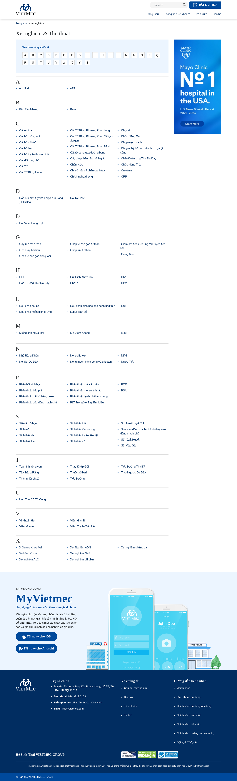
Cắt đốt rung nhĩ (29, 160)
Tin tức (128, 715)
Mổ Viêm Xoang (80, 332)
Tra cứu (200, 14)
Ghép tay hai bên (29, 250)
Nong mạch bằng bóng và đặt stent (91, 361)
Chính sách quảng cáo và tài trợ (195, 733)
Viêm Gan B (77, 520)
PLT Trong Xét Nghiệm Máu (87, 402)
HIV (123, 277)
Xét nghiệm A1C (29, 559)
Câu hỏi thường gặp (136, 687)
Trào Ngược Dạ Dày (133, 472)
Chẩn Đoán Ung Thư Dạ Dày (138, 158)
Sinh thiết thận (78, 423)
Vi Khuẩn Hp (26, 520)
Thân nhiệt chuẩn (29, 478)
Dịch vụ (128, 696)
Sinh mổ (24, 429)
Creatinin (126, 170)
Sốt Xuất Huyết (130, 439)
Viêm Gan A (26, 526)
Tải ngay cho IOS (39, 636)
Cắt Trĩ (23, 166)
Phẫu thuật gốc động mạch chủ (38, 402)
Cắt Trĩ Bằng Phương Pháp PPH (90, 146)
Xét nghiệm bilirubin (82, 559)
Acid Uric (24, 88)
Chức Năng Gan (131, 136)
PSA (124, 390)
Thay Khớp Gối (79, 466)
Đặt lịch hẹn (207, 4)
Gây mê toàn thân (30, 243)
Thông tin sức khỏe (176, 14)
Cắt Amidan (26, 130)
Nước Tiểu (127, 361)
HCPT (23, 277)
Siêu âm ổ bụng (28, 423)
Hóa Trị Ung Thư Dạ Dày (34, 282)
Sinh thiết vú (77, 441)
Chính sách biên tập (189, 724)
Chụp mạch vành (131, 142)
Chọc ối (125, 130)
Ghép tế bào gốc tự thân (84, 243)
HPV (124, 282)
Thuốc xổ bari (78, 472)
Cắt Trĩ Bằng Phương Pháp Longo (90, 130)
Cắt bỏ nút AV (27, 142)
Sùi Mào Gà (128, 445)
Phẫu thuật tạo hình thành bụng (89, 396)
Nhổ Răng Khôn (29, 355)
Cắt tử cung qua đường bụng (87, 152)
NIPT (124, 355)
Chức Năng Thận (131, 164)
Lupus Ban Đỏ (78, 311)
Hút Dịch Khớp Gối (81, 277)
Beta (73, 109)
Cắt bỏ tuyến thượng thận (34, 154)
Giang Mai (127, 254)
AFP (72, 88)
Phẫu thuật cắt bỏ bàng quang (37, 396)
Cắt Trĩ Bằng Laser (30, 172)
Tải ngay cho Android (39, 648)
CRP (124, 176)
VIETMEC (26, 9)
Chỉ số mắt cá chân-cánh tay (87, 170)
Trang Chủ (152, 14)
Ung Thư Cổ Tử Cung (32, 499)
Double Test (77, 197)
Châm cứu (76, 164)
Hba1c (74, 282)
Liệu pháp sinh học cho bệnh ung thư (92, 305)
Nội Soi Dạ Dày (28, 361)
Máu (123, 332)
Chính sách (183, 687)
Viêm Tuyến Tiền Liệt (82, 526)
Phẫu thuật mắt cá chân (84, 384)
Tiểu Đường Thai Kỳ (133, 466)
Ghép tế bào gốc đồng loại (35, 256)
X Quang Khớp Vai (30, 547)
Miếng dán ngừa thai (31, 332)
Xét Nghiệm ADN (80, 547)
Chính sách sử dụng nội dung (194, 706)
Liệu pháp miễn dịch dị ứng (35, 311)
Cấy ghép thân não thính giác (87, 158)
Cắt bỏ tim (25, 148)
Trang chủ (22, 23)
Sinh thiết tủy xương (82, 429)
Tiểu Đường (77, 478)
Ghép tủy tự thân (80, 250)
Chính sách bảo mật (189, 715)
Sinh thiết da (26, 435)
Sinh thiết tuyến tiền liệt (84, 435)
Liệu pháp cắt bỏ (29, 305)
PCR (124, 384)
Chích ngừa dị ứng (81, 176)
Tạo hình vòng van (30, 466)
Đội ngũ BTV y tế (187, 742)
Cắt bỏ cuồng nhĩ (29, 136)
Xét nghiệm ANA (80, 553)
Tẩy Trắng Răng (29, 472)
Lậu (123, 305)
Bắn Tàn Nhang (28, 109)
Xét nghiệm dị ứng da (134, 547)
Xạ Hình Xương (28, 553)
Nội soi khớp (78, 355)
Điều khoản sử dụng (189, 696)
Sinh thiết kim (27, 441)
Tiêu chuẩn (130, 706)
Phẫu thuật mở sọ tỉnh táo (85, 390)
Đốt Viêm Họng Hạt (31, 223)
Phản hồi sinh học (30, 384)
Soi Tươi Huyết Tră (132, 423)
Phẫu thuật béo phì (30, 390)
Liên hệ (217, 14)
